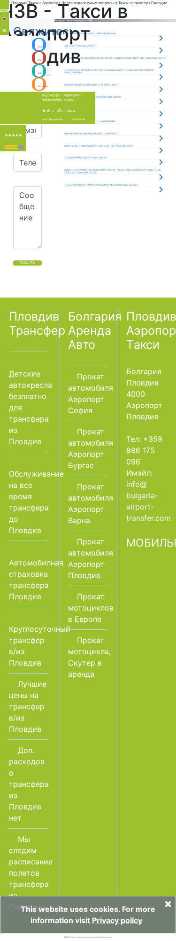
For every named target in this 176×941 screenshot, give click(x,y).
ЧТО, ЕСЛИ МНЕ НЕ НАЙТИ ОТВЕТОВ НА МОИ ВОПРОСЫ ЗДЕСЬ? (101, 184)
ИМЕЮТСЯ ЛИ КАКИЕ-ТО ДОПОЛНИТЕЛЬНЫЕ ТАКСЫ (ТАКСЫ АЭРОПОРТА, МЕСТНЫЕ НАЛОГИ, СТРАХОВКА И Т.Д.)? (112, 171)
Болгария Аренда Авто (95, 330)
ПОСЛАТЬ (27, 263)
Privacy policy (117, 920)
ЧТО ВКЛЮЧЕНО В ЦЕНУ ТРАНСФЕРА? (85, 157)
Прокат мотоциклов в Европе (91, 608)
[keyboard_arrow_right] (21, 147)
